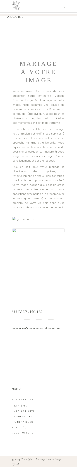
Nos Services (22, 399)
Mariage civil (24, 411)
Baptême (20, 406)
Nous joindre (23, 433)
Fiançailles (22, 416)
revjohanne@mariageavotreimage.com (36, 328)
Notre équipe (23, 427)
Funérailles (23, 422)
